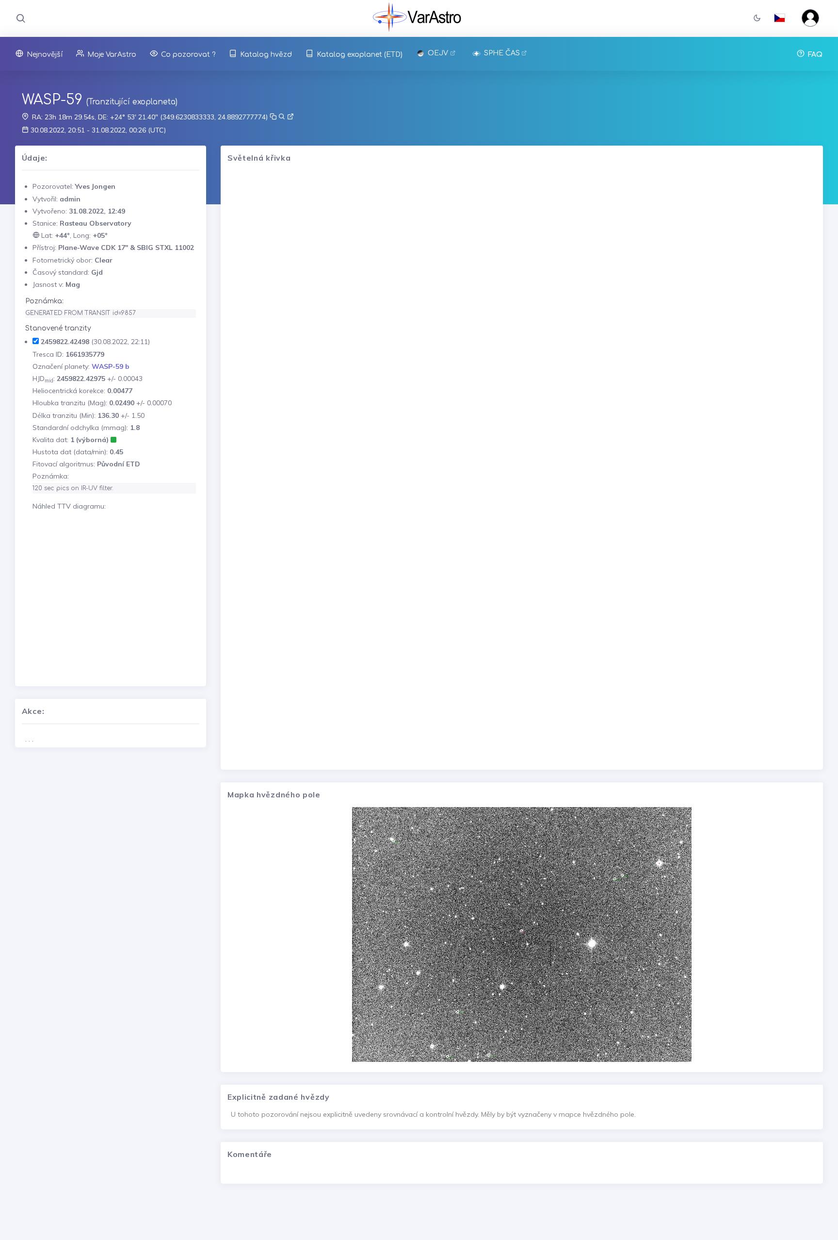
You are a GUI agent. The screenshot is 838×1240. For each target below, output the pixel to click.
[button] (757, 18)
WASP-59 (52, 100)
